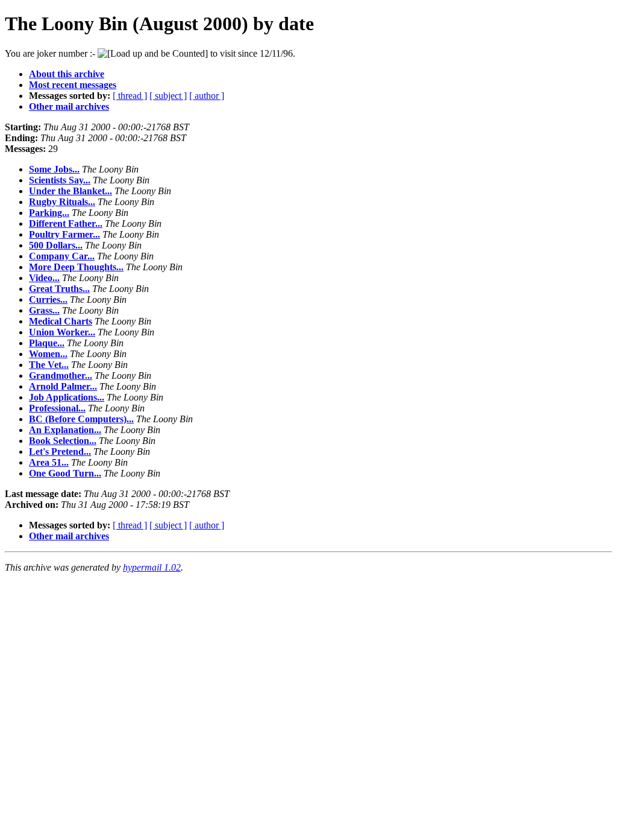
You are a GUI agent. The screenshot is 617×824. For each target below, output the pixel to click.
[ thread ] (130, 95)
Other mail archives (69, 106)
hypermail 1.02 (152, 567)
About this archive (66, 74)
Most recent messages (72, 85)
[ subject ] (168, 95)
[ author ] (206, 95)
